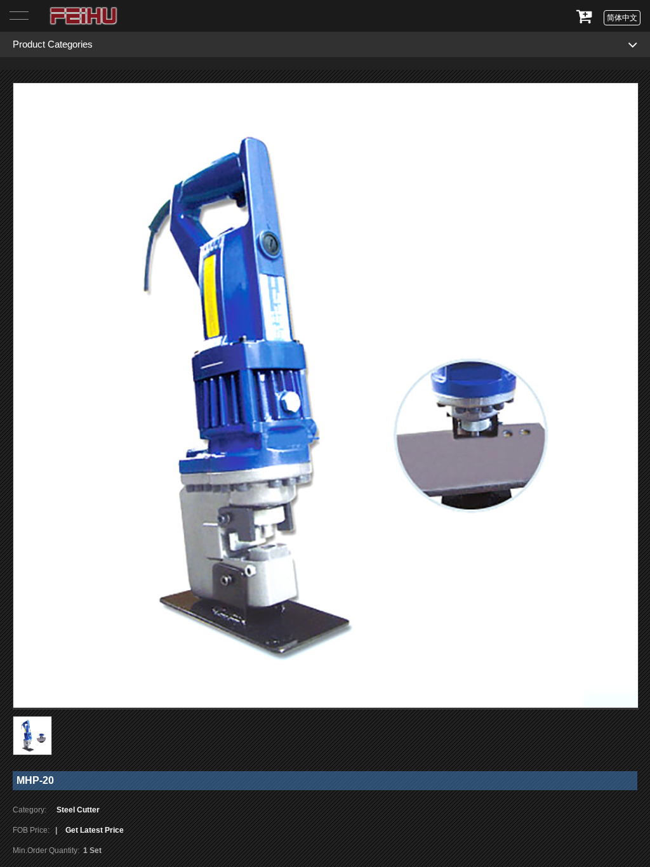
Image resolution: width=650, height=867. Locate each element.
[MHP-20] (325, 396)
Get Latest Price (94, 830)
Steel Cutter (78, 809)
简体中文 (622, 17)
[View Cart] (584, 23)
